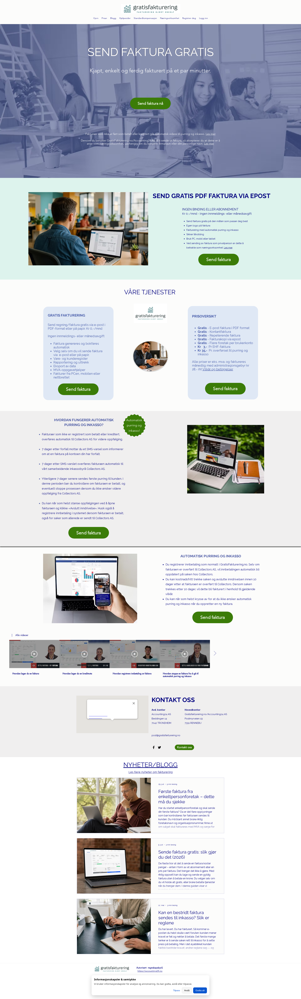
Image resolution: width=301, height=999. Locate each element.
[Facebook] (154, 747)
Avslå (187, 990)
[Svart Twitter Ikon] (159, 747)
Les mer (211, 134)
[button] (20, 635)
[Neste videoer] (215, 653)
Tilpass (176, 990)
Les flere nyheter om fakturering (151, 772)
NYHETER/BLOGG (150, 764)
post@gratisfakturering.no (166, 735)
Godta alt (200, 990)
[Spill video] (34, 654)
